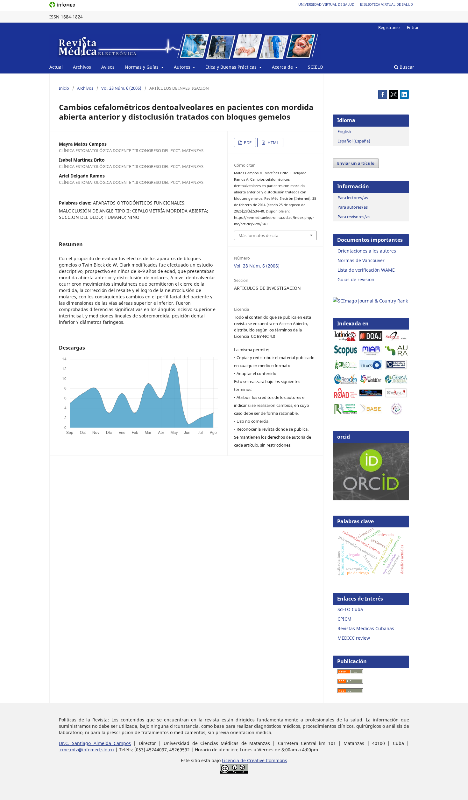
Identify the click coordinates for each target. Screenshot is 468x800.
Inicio (64, 88)
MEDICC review (353, 638)
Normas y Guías (142, 67)
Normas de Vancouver (361, 260)
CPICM (344, 619)
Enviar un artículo (355, 163)
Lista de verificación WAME (366, 270)
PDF (247, 142)
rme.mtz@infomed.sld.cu (86, 750)
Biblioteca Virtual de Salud (386, 4)
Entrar (413, 27)
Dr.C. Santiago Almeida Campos (95, 743)
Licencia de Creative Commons (254, 760)
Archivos (82, 67)
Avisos (108, 67)
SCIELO (315, 67)
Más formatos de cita (258, 235)
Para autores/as (352, 207)
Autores (183, 67)
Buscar (406, 67)
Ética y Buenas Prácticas (231, 67)
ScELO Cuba (350, 609)
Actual (56, 67)
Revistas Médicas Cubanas (365, 628)
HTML (272, 142)
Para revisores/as (353, 216)
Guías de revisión (355, 279)
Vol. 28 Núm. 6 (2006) (121, 88)
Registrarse (389, 27)
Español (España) (353, 141)
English (344, 131)
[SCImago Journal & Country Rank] (370, 301)
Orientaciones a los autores (366, 251)
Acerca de (283, 67)
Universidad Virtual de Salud (326, 4)
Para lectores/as (352, 197)
